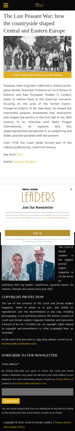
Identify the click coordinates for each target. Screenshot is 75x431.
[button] (37, 207)
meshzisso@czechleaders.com (56, 218)
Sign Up (37, 233)
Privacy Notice (26, 218)
